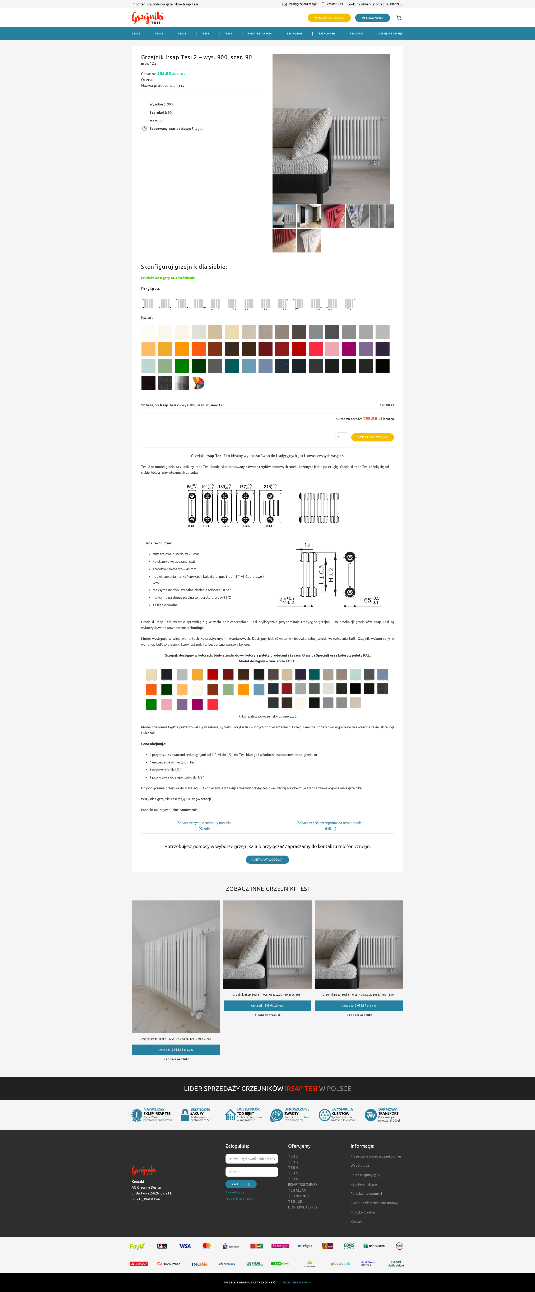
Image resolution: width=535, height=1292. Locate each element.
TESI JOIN (295, 1201)
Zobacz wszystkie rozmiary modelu (204, 823)
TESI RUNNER (298, 1196)
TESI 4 (293, 1167)
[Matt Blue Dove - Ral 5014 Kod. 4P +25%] (265, 367)
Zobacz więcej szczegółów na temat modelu (330, 823)
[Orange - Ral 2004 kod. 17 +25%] (198, 350)
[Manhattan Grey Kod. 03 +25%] (382, 333)
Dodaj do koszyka (372, 437)
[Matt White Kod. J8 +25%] (182, 333)
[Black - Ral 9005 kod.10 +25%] (332, 367)
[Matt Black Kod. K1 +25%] (349, 367)
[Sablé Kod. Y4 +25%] (248, 333)
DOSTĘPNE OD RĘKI (303, 1207)
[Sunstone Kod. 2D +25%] (282, 333)
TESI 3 (293, 1162)
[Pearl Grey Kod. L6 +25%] (349, 333)
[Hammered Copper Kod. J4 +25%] (232, 350)
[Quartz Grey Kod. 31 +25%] (148, 384)
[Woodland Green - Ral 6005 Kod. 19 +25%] (198, 367)
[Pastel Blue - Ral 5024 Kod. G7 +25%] (248, 367)
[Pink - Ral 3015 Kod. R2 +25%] (332, 350)
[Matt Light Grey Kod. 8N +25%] (365, 333)
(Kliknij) (204, 828)
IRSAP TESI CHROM (303, 1184)
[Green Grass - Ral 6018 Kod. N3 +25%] (182, 367)
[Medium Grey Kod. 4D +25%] (332, 333)
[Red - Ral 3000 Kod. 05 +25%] (299, 350)
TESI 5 (293, 1173)
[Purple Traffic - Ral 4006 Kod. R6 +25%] (349, 350)
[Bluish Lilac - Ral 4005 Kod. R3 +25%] (365, 350)
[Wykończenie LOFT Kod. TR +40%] (182, 384)
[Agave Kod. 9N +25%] (215, 367)
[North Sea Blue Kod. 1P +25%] (232, 367)
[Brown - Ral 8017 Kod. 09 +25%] (248, 350)
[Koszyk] (398, 17)
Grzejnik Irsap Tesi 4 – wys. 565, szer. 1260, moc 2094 (175, 1039)
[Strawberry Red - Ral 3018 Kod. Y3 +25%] (315, 350)
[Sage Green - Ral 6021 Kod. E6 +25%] (165, 367)
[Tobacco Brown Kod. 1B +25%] (299, 333)
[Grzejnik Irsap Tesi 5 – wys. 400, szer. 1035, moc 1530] (359, 903)
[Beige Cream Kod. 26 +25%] (148, 350)
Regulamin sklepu (364, 1184)
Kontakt (357, 1222)
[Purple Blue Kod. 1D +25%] (382, 350)
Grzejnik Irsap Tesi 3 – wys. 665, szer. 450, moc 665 (267, 994)
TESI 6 (293, 1179)
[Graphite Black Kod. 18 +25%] (365, 367)
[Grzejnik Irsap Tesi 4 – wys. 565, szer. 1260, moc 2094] (176, 903)
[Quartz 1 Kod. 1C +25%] (215, 333)
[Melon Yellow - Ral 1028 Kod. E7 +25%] (182, 350)
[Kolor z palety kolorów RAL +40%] (198, 384)
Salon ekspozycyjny (365, 1175)
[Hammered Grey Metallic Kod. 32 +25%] (165, 384)
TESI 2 (293, 1156)
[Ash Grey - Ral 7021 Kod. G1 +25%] (315, 367)
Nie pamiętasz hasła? (239, 1198)
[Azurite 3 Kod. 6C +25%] (282, 367)
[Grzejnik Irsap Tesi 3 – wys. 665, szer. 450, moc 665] (267, 903)
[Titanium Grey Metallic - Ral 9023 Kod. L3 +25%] (315, 333)
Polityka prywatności (366, 1194)
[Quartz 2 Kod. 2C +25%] (265, 333)
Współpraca (360, 1165)
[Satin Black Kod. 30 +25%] (382, 367)
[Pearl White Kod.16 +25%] (198, 333)
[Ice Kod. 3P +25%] (148, 367)
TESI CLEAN (297, 1190)
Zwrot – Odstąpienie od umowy (374, 1203)
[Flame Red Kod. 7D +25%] (282, 350)
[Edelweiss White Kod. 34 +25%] (165, 333)
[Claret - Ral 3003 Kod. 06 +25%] (265, 350)
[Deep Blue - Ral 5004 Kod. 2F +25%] (299, 367)
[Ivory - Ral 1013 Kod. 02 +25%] (232, 333)
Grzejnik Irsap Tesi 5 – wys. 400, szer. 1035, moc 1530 (358, 994)
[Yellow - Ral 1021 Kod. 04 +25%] (165, 350)
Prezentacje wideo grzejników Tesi (376, 1156)
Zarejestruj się (234, 1192)
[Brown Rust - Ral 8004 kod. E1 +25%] (215, 350)
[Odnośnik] (148, 18)
